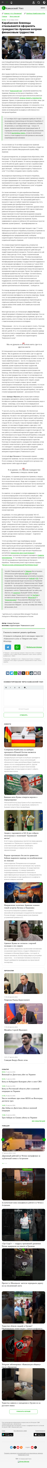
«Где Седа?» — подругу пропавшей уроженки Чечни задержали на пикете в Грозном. (21, 1244)
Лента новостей (14, 16)
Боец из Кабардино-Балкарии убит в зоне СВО (22, 1081)
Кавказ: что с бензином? (13, 13)
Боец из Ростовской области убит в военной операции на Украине (20, 1089)
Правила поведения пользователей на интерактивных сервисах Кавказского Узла (23, 1454)
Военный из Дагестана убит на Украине (19, 1074)
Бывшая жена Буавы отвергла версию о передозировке (20, 798)
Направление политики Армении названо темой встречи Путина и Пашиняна (22, 906)
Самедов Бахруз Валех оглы (16, 1060)
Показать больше (23, 1411)
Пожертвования (40, 1431)
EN (7, 2)
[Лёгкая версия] (11, 3)
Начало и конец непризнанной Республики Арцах (20, 565)
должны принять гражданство (31, 98)
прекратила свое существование (22, 553)
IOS (37, 578)
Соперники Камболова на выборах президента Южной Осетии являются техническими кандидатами (20, 752)
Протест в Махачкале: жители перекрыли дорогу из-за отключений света (22, 1284)
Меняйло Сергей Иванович (15, 1030)
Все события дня (38, 1121)
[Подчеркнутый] (15, 687)
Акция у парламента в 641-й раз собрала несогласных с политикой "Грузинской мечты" (21, 835)
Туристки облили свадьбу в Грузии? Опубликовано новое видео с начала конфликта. (22, 1327)
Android (31, 578)
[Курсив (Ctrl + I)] (10, 687)
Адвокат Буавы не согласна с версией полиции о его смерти (20, 944)
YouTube (35, 595)
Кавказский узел (16, 91)
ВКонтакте (32, 597)
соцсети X (16, 593)
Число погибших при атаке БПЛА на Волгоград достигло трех (22, 1099)
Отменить (23, 715)
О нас (3, 1431)
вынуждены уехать (18, 133)
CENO (27, 574)
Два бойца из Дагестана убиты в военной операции (19, 1109)
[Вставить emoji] (25, 687)
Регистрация (24, 709)
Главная (4, 16)
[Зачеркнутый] (19, 687)
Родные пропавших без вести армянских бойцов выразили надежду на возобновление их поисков (23, 858)
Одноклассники (10, 600)
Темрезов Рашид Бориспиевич (17, 999)
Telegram (28, 571)
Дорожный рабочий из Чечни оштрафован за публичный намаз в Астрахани (21, 1157)
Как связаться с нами (20, 1431)
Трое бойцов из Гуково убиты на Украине (19, 1117)
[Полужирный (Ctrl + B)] (6, 687)
